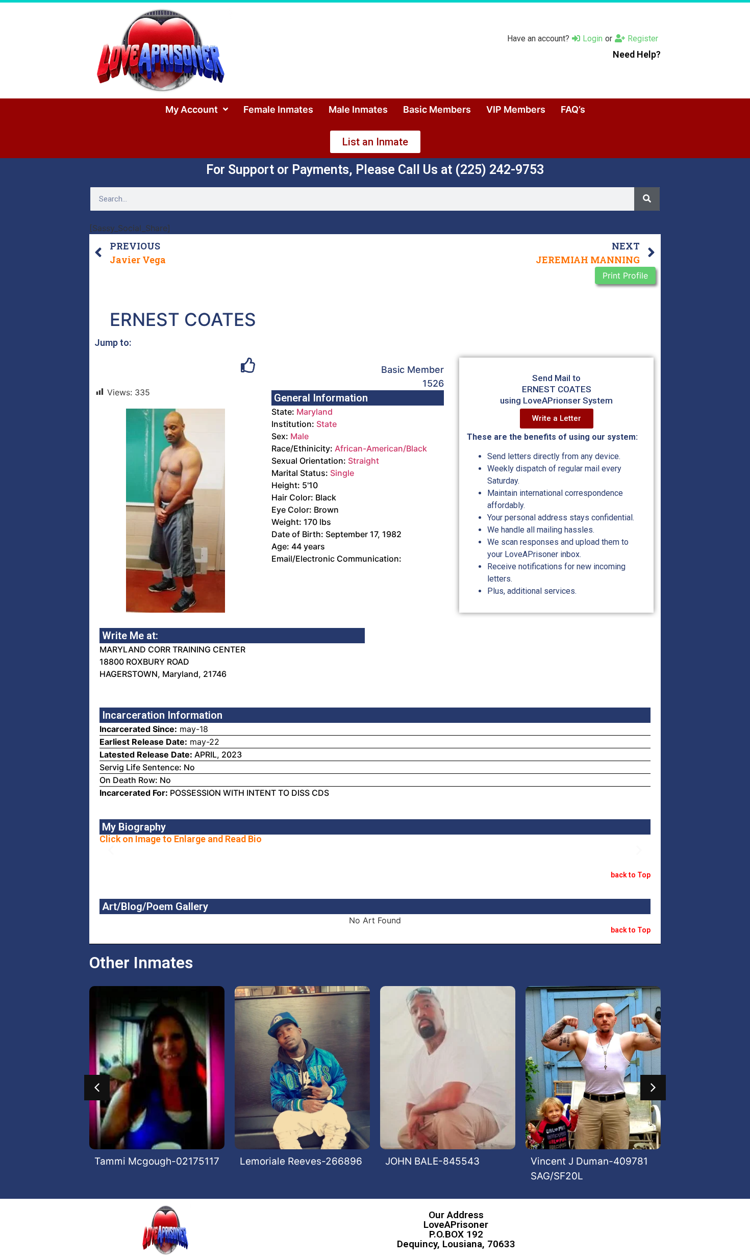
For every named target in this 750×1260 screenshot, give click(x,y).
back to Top (631, 875)
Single (342, 473)
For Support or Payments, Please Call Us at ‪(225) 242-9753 (375, 169)
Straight (363, 461)
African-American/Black (381, 448)
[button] (111, 850)
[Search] (647, 199)
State (326, 424)
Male (299, 436)
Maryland (314, 412)
